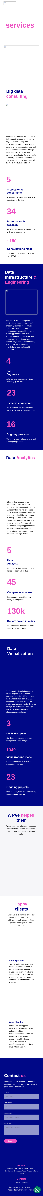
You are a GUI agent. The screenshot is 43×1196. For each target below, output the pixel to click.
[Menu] (38, 3)
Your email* (8, 1113)
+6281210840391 (21, 1182)
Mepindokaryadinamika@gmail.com (21, 1190)
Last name (8, 1103)
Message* (8, 1123)
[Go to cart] (28, 3)
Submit (10, 1141)
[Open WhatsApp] (37, 1189)
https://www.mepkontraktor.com (21, 1187)
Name (6, 1092)
